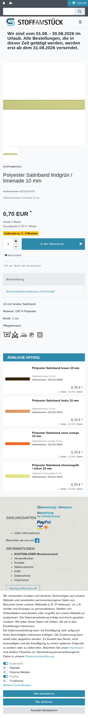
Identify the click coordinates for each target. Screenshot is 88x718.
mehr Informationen (27, 533)
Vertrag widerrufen (21, 588)
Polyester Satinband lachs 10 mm (55, 400)
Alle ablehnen (44, 701)
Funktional (16, 680)
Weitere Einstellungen (17, 685)
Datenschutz (22, 575)
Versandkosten (24, 558)
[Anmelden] (4, 3)
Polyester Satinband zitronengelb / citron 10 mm (55, 467)
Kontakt (19, 562)
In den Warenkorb (52, 244)
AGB (17, 571)
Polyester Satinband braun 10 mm (55, 368)
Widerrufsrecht (23, 567)
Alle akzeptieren (44, 693)
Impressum (21, 580)
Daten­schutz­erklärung (40, 656)
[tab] (44, 279)
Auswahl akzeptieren (44, 710)
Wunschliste (14, 255)
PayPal (14, 676)
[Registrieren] (11, 3)
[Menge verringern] (16, 247)
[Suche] (79, 11)
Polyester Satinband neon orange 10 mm (55, 434)
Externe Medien (20, 672)
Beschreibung (15, 279)
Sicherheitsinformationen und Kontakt (30, 291)
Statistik (15, 667)
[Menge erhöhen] (16, 241)
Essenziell (16, 663)
